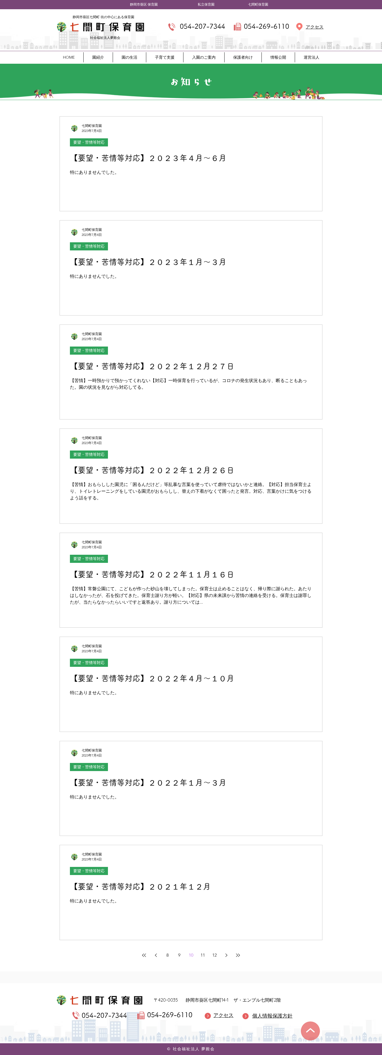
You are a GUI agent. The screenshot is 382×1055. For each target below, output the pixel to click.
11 (203, 955)
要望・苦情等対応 (89, 142)
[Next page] (226, 955)
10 (191, 955)
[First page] (144, 955)
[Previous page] (156, 955)
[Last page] (238, 955)
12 (214, 955)
